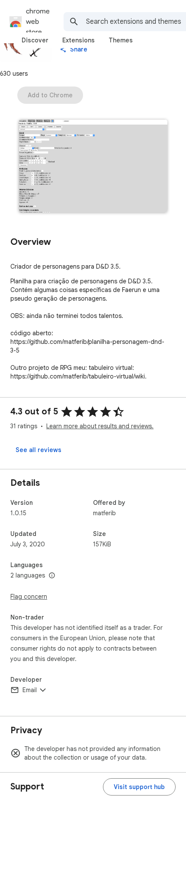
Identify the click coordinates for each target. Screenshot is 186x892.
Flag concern (28, 596)
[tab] (35, 40)
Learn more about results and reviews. (100, 426)
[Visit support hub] (139, 786)
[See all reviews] (38, 450)
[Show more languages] (52, 576)
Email (29, 690)
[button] (93, 167)
